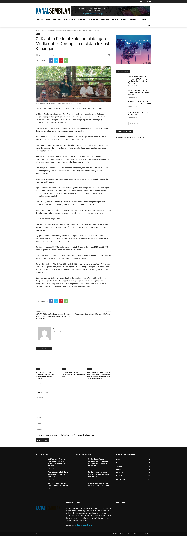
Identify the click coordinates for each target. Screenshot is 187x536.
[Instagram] (141, 1)
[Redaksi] (37, 55)
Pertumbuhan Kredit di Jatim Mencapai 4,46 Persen (93, 314)
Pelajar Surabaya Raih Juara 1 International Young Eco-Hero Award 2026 (73, 374)
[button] (148, 24)
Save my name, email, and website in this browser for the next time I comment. (66, 435)
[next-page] (40, 383)
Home (37, 31)
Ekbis (42, 31)
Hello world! (140, 137)
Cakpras (54, 534)
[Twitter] (144, 1)
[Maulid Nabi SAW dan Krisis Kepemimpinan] (121, 115)
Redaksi (42, 55)
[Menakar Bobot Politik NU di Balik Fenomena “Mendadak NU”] (121, 104)
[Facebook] (138, 1)
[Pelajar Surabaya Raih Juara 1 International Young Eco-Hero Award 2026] (73, 361)
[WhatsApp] (66, 60)
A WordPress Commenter (124, 137)
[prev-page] (37, 383)
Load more (133, 123)
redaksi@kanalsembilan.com (84, 525)
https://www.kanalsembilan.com (62, 332)
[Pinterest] (61, 60)
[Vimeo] (147, 1)
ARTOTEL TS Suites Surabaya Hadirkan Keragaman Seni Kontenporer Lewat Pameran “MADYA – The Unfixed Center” (54, 316)
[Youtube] (150, 1)
